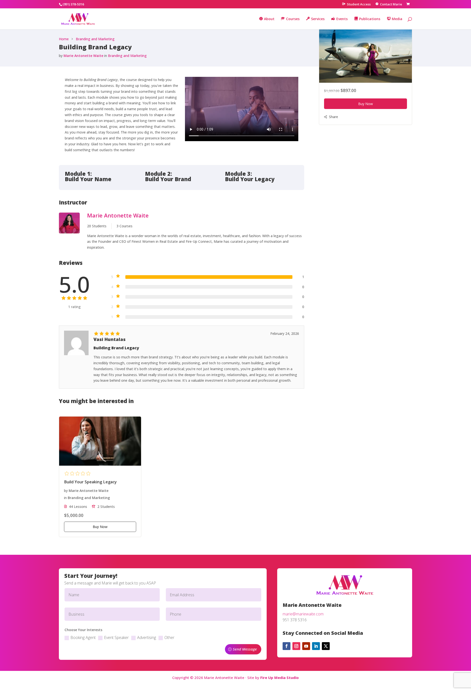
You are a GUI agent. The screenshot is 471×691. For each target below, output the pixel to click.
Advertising (146, 637)
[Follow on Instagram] (296, 646)
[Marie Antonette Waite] (69, 231)
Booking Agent (83, 637)
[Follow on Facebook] (286, 646)
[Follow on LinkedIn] (316, 646)
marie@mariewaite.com (303, 614)
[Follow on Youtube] (306, 646)
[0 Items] (409, 4)
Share (333, 117)
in (105, 55)
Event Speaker (116, 637)
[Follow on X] (326, 646)
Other (169, 637)
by (61, 55)
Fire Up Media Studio (279, 677)
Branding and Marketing (127, 55)
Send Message (245, 649)
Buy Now (365, 104)
